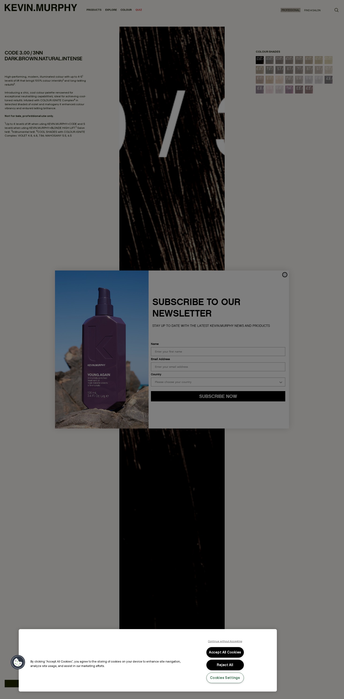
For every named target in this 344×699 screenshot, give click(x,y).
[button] (18, 662)
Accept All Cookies (225, 652)
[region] (148, 660)
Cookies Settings (225, 678)
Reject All (225, 665)
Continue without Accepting (225, 641)
